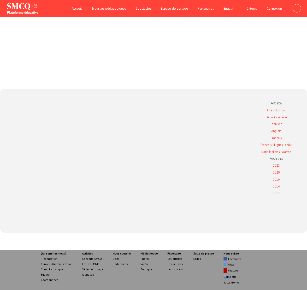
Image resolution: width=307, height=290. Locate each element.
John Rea (276, 124)
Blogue (231, 276)
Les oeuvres (175, 264)
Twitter (231, 264)
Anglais (276, 131)
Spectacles (143, 8)
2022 (276, 165)
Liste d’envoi (232, 282)
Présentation (49, 258)
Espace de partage (174, 8)
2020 (276, 172)
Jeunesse (88, 274)
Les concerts (175, 269)
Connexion (274, 8)
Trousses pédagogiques (108, 8)
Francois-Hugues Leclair (276, 145)
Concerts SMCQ (92, 258)
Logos (197, 258)
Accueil (77, 8)
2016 (276, 179)
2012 (276, 193)
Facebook (234, 259)
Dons (116, 258)
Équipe (45, 274)
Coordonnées (49, 280)
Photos (145, 258)
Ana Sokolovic (276, 110)
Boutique (146, 269)
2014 (276, 186)
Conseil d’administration (56, 264)
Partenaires (206, 8)
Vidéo (144, 264)
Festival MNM (90, 264)
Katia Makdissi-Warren (276, 152)
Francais (276, 138)
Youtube (233, 270)
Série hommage (92, 269)
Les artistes (174, 258)
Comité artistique (52, 269)
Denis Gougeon (276, 117)
